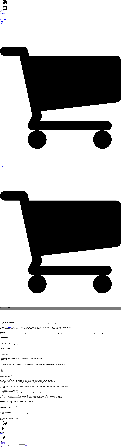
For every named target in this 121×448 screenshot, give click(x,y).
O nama (2, 167)
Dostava (2, 22)
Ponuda (2, 166)
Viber (1, 446)
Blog (1, 23)
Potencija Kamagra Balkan (2, 13)
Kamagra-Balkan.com (2, 433)
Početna (2, 21)
